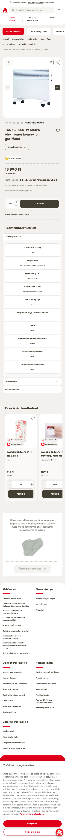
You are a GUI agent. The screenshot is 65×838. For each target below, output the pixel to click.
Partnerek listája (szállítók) (32, 814)
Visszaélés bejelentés (12, 706)
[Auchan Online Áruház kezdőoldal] (5, 10)
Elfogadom (32, 823)
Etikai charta (8, 701)
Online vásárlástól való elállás (15, 653)
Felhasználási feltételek (46, 683)
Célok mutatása (32, 832)
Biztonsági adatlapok (45, 708)
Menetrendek (41, 689)
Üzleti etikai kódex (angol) (14, 695)
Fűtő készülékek (9, 44)
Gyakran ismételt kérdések (47, 672)
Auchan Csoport (10, 678)
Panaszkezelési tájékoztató (14, 748)
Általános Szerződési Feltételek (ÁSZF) (12, 637)
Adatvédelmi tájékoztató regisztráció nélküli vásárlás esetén (15, 645)
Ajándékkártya (42, 678)
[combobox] (31, 10)
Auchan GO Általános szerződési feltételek (45, 701)
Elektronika (32, 39)
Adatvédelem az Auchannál (15, 683)
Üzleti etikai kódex (10, 689)
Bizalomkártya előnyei (45, 598)
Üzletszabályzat (9, 712)
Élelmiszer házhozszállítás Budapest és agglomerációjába (16, 604)
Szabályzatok (41, 604)
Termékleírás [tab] (11, 381)
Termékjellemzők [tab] (13, 237)
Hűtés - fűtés (46, 39)
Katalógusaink (8, 731)
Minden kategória (13, 31)
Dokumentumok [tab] (12, 389)
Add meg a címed (35, 2)
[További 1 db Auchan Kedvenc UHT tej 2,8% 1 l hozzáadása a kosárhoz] (31, 484)
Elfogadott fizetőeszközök (14, 743)
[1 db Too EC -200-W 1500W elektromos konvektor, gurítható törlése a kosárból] (16, 205)
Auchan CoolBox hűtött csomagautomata (12, 611)
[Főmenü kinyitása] (59, 10)
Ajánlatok (40, 610)
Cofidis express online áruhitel (16, 631)
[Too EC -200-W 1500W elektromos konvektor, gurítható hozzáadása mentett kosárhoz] (58, 130)
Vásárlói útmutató (10, 737)
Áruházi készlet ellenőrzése (17, 214)
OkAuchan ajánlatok (38, 31)
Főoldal (6, 39)
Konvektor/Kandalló (27, 44)
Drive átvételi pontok (12, 625)
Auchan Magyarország (12, 672)
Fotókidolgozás (42, 695)
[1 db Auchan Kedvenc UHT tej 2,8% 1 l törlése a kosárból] (10, 484)
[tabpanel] (32, 307)
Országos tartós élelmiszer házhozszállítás (14, 618)
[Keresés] (13, 10)
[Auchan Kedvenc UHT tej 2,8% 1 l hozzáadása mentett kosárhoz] (33, 418)
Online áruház (18, 39)
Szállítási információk (12, 598)
